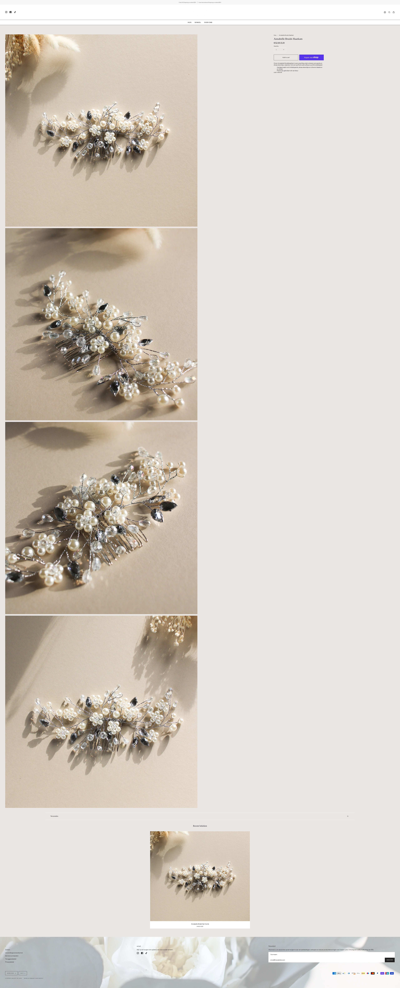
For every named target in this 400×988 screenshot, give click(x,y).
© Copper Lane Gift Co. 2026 (13, 978)
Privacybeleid (9, 962)
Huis (275, 35)
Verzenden (54, 816)
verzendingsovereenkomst (14, 953)
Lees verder (278, 72)
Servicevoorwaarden (11, 956)
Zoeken (7, 949)
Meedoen (390, 960)
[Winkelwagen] (393, 12)
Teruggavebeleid (10, 959)
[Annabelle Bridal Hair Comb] (200, 876)
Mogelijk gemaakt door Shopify (34, 978)
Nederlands (10, 973)
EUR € (22, 973)
